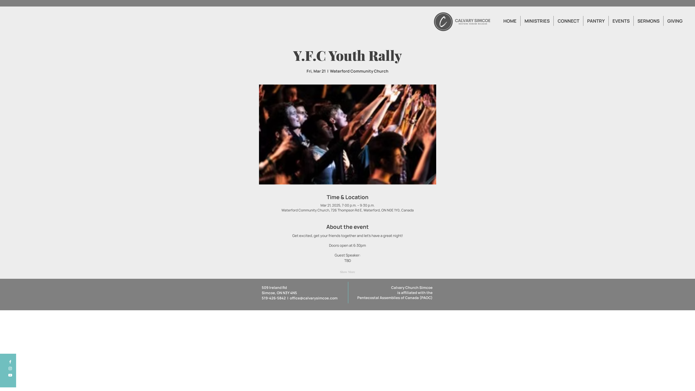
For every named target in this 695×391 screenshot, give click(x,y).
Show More (347, 272)
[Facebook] (10, 362)
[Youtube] (10, 375)
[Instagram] (10, 368)
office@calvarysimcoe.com (314, 298)
